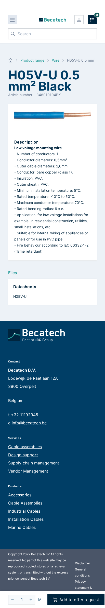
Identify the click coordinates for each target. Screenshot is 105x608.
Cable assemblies (25, 446)
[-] (12, 599)
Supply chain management (33, 462)
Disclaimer (82, 563)
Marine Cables (22, 527)
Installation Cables (26, 519)
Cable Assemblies (25, 503)
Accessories (19, 494)
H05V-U (20, 296)
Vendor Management (28, 471)
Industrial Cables (24, 511)
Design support (23, 454)
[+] (31, 599)
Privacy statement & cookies (83, 588)
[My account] (79, 19)
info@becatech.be (29, 422)
